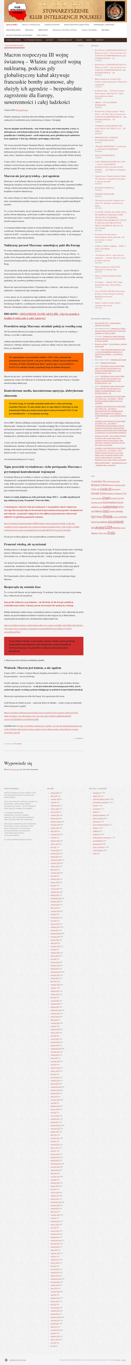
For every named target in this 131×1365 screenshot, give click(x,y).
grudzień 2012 (55, 1311)
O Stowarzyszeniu (33, 40)
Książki (79, 40)
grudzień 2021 (55, 965)
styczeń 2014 (55, 1269)
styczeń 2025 (55, 850)
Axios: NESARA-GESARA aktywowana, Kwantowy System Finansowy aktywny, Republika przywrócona (110, 294)
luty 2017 (53, 1151)
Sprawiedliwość (98, 841)
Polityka (95, 828)
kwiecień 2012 (55, 1336)
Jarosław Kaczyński (117, 498)
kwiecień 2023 (55, 917)
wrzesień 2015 (55, 1205)
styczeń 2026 (55, 812)
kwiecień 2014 (55, 1259)
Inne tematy (96, 809)
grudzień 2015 (55, 1195)
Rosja (107, 516)
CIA (98, 489)
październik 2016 (56, 1163)
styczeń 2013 (55, 1307)
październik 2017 (56, 1125)
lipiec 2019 (54, 1058)
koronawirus (110, 502)
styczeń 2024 (55, 889)
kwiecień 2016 (55, 1183)
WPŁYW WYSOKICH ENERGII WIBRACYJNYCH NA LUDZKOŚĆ (109, 401)
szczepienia (102, 522)
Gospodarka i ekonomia (100, 802)
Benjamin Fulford (99, 485)
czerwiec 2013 (55, 1291)
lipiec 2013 (54, 1288)
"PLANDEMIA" (97, 481)
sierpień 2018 (55, 1093)
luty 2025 (53, 847)
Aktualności (17, 744)
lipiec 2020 (54, 1020)
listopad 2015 (55, 1199)
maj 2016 (53, 1180)
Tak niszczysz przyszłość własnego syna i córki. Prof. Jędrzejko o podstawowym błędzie (110, 203)
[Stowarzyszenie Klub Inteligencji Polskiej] (65, 21)
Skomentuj (79, 738)
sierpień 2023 (55, 904)
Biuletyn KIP (96, 796)
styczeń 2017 (55, 1154)
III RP (124, 494)
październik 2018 (56, 1087)
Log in (123, 1360)
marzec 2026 (55, 809)
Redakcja (96, 834)
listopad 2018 (55, 1084)
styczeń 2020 (55, 1039)
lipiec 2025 (54, 831)
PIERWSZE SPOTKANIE (104, 194)
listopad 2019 (55, 1045)
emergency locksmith (101, 436)
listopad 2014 (55, 1237)
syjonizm (123, 517)
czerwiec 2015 (55, 1215)
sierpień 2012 (55, 1323)
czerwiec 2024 (55, 873)
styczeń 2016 (55, 1192)
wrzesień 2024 (55, 863)
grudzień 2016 (55, 1157)
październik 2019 (56, 1048)
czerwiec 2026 (55, 799)
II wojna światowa (96, 498)
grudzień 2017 (55, 1119)
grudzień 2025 (55, 815)
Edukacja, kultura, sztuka (101, 799)
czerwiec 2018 (55, 1100)
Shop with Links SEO (101, 323)
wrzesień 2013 (55, 1282)
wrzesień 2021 (55, 975)
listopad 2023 (55, 895)
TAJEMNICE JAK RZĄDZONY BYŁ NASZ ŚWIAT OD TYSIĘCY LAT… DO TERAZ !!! (110, 128)
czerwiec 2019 (55, 1061)
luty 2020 (53, 1036)
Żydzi (111, 532)
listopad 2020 (55, 1007)
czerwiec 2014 (55, 1253)
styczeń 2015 (55, 1231)
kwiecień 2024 (55, 879)
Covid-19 (105, 489)
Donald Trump (99, 493)
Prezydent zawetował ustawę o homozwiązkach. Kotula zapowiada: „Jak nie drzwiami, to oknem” (109, 237)
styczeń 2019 (55, 1077)
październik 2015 (56, 1202)
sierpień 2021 (55, 978)
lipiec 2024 (54, 869)
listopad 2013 (55, 1275)
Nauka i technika (98, 818)
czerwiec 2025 (55, 834)
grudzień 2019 (55, 1042)
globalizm (110, 494)
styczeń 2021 (55, 1000)
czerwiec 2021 (55, 984)
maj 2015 (53, 1218)
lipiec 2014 (54, 1250)
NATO (121, 507)
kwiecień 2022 (55, 952)
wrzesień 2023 (55, 901)
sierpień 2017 (55, 1131)
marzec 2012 (55, 1339)
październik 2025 (56, 821)
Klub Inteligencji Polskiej (14, 45)
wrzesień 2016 (55, 1167)
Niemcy (98, 511)
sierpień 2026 (55, 793)
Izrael (106, 498)
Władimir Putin (97, 533)
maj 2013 (53, 1295)
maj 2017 (53, 1141)
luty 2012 (53, 1343)
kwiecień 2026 (55, 805)
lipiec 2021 (54, 981)
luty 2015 (53, 1227)
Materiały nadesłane (99, 815)
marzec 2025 (55, 844)
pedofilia (113, 511)
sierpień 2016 (55, 1170)
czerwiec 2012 (55, 1330)
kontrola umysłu (97, 503)
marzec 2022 (55, 956)
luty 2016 (53, 1189)
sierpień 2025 (55, 828)
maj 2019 (53, 1064)
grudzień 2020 (55, 1004)
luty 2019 (53, 1074)
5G (104, 481)
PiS (93, 516)
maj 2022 (53, 949)
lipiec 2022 (54, 943)
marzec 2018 (55, 1109)
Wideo (89, 40)
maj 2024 (53, 876)
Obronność (96, 821)
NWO (106, 511)
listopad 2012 (55, 1314)
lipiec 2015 (54, 1211)
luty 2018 (53, 1112)
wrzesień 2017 (55, 1128)
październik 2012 (56, 1317)
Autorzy (50, 40)
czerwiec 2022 (55, 946)
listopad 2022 (55, 930)
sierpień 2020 (55, 1016)
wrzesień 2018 (55, 1090)
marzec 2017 (55, 1148)
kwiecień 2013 (55, 1298)
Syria (93, 522)
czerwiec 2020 (55, 1023)
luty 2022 (53, 959)
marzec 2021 (55, 994)
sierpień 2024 (55, 866)
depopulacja (116, 489)
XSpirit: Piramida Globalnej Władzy (108, 276)
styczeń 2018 (55, 1116)
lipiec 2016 (54, 1173)
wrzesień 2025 (55, 825)
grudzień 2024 (55, 853)
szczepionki (116, 521)
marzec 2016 (55, 1186)
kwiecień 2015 (55, 1221)
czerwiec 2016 (55, 1176)
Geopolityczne (22, 110)
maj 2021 (53, 988)
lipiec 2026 (54, 796)
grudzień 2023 (55, 892)
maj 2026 (53, 802)
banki (118, 481)
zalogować (15, 769)
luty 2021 (53, 997)
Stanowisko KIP (64, 40)
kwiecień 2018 (55, 1106)
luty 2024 (53, 885)
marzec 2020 (55, 1032)
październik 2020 (56, 1010)
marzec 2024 (55, 882)
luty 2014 (53, 1266)
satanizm (115, 517)
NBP (92, 511)
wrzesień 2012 (55, 1320)
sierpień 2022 (55, 940)
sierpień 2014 (55, 1247)
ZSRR (105, 533)
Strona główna (13, 40)
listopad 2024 (55, 857)
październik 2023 (56, 898)
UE (92, 527)
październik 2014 (56, 1240)
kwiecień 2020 (55, 1029)
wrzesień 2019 (55, 1052)
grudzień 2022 (55, 927)
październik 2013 (56, 1279)
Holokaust (118, 494)
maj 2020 (53, 1026)
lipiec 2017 (54, 1135)
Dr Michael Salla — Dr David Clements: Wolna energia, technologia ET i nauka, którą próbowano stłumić (109, 93)
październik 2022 (56, 933)
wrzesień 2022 (55, 936)
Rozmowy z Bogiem (101, 344)
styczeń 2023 (55, 924)
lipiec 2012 (54, 1327)
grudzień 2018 (55, 1080)
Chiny (93, 489)
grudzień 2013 (55, 1272)
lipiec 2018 (54, 1096)
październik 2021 (56, 972)
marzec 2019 (55, 1071)
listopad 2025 (55, 818)
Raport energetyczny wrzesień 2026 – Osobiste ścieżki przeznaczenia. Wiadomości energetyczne (111, 82)
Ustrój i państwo (98, 850)
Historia (95, 805)
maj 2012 (53, 1333)
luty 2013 (53, 1304)
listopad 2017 (55, 1122)
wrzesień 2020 (55, 1013)
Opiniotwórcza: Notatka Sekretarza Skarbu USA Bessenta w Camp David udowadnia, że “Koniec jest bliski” (110, 179)
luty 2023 (53, 921)
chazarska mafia (119, 485)
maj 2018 (53, 1103)
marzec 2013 (55, 1301)
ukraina (100, 527)
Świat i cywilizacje (98, 847)
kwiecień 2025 (55, 841)
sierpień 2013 (55, 1285)
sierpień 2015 (55, 1208)
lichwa (100, 507)
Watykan (116, 528)
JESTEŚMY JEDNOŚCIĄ (104, 188)
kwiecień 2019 (55, 1068)
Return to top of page (17, 1360)
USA (108, 527)
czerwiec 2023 (55, 911)
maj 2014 (53, 1256)
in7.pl (118, 1360)
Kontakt (100, 40)
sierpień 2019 (55, 1055)
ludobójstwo (110, 506)
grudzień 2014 (55, 1234)
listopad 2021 (55, 968)
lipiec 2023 (54, 908)
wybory (123, 528)
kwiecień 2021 (55, 991)
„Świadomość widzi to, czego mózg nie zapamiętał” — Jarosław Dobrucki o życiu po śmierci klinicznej (110, 258)
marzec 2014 (55, 1263)
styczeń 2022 (55, 962)
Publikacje (96, 831)
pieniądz (119, 511)
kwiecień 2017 (55, 1144)
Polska (99, 516)
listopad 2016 (55, 1160)
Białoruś (110, 485)
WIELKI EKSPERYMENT (105, 155)
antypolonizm (111, 481)
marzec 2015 (55, 1224)
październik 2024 (56, 860)
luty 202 (53, 1346)
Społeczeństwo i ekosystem (101, 837)
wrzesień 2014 (55, 1243)
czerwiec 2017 (55, 1138)
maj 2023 (53, 914)
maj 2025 (53, 837)
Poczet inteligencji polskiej (101, 825)
